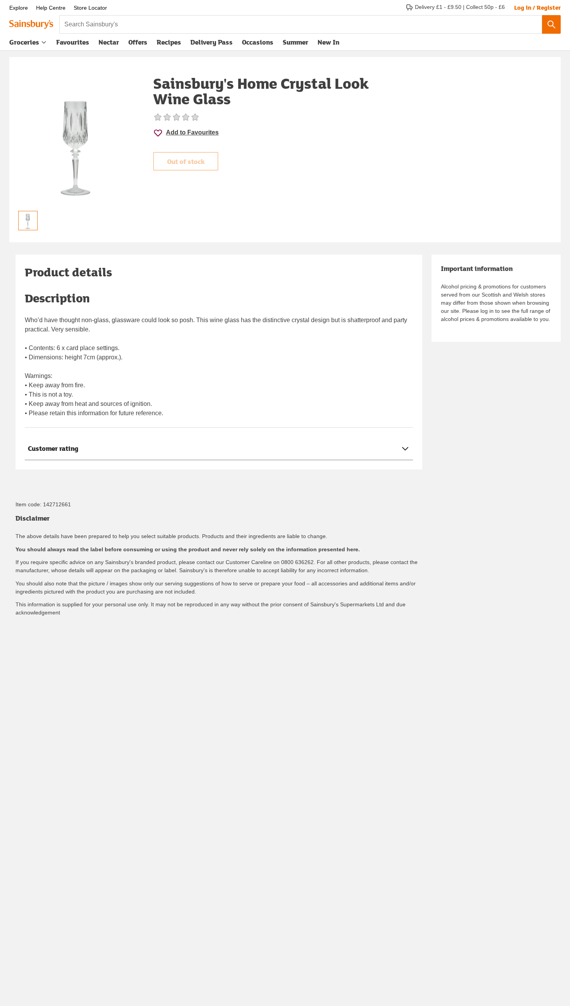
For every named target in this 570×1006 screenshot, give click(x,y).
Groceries (24, 42)
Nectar (108, 42)
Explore (18, 8)
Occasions (257, 42)
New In (328, 42)
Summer (295, 42)
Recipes (169, 42)
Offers (137, 42)
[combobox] (301, 24)
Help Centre (51, 8)
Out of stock (186, 161)
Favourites (72, 42)
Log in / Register (537, 7)
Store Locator (90, 8)
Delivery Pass (211, 43)
